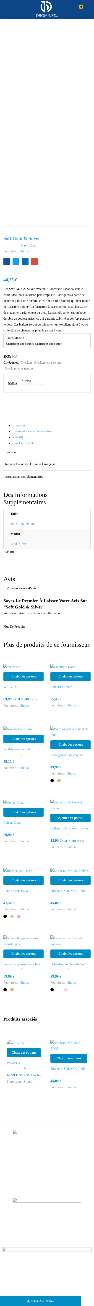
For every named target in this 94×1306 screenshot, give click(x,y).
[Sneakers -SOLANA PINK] (69, 870)
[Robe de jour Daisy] (17, 870)
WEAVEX (10, 687)
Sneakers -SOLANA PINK (67, 891)
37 (17, 524)
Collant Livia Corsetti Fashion (69, 828)
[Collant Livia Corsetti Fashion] (70, 805)
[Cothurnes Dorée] (63, 666)
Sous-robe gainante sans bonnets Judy (23, 964)
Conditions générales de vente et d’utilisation (44, 1276)
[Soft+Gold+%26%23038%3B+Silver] (16, 261)
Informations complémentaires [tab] (32, 431)
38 (22, 524)
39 (27, 524)
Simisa (24, 251)
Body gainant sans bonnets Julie (70, 755)
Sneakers (26, 362)
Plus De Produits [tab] (23, 443)
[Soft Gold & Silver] (6, 261)
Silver (22, 544)
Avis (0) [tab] (18, 437)
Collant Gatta (12, 822)
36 (12, 524)
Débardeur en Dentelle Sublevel (70, 964)
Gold (13, 544)
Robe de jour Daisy (15, 891)
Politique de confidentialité (47, 1287)
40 (32, 524)
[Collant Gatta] (13, 802)
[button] (78, 9)
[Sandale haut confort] (18, 729)
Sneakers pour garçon (19, 368)
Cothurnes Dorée (61, 687)
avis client (29, 245)
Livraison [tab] (19, 425)
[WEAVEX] (12, 666)
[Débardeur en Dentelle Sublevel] (70, 941)
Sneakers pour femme (48, 362)
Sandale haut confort (16, 749)
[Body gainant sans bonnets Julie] (70, 732)
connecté (30, 613)
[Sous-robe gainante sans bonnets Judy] (23, 941)
